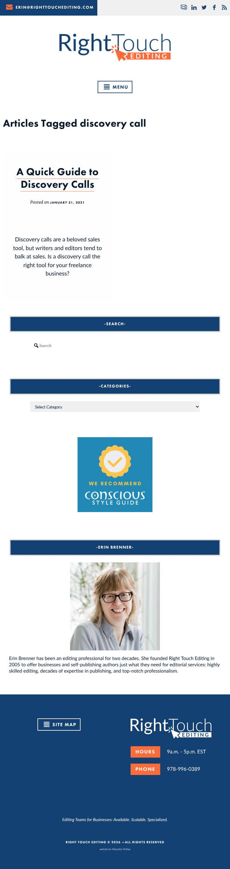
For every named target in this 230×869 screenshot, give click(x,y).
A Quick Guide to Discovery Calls (57, 178)
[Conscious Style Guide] (115, 510)
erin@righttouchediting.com (55, 7)
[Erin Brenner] (115, 606)
